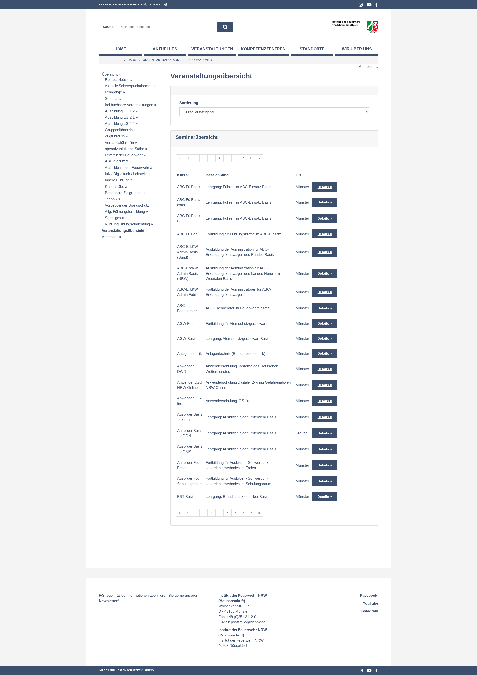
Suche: (109, 27)
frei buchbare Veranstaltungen (129, 105)
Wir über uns (357, 49)
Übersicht (110, 74)
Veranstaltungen (212, 49)
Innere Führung (117, 180)
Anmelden (367, 66)
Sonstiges (113, 218)
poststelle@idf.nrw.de (248, 622)
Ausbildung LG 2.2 (120, 123)
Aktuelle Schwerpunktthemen (128, 86)
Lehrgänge (113, 92)
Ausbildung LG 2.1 (120, 117)
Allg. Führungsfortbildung (125, 211)
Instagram (361, 5)
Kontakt (156, 4)
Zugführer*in (115, 136)
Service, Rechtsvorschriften (122, 4)
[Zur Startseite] (354, 26)
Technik (111, 199)
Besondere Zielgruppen (123, 193)
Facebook (376, 5)
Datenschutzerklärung (136, 670)
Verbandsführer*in (119, 142)
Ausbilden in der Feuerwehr (127, 167)
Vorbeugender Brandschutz (127, 205)
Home (120, 49)
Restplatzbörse (117, 80)
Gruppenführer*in (119, 130)
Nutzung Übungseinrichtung (127, 224)
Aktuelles (165, 49)
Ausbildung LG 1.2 (120, 111)
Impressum (107, 670)
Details (323, 187)
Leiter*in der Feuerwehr (124, 155)
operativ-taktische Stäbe (124, 149)
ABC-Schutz (115, 161)
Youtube (369, 5)
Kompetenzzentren (263, 49)
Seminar (112, 98)
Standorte (312, 49)
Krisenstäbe (114, 186)
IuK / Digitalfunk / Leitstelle (126, 174)
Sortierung (188, 103)
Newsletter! (109, 601)
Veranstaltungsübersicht (123, 230)
